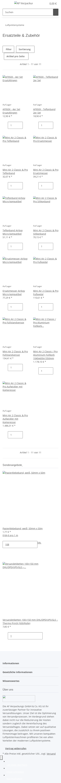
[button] (41, 3)
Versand (51, 753)
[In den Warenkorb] (5, 132)
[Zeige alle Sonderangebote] (22, 465)
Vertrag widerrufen (15, 748)
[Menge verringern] (5, 125)
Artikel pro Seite (16, 56)
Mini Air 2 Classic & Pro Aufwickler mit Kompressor (15, 419)
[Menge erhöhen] (25, 125)
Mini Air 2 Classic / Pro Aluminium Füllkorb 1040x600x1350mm (45, 355)
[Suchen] (55, 12)
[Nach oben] (1, 757)
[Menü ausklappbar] (7, 4)
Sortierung (25, 49)
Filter (8, 49)
